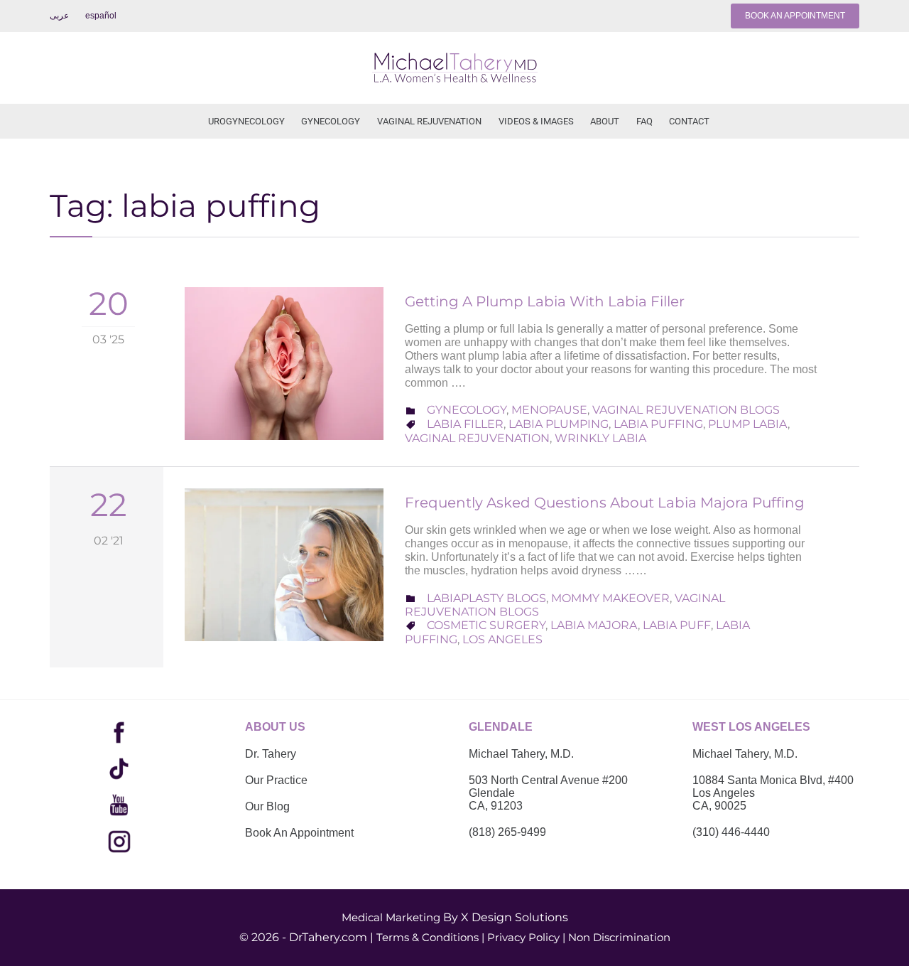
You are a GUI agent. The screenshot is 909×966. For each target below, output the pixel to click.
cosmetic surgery (486, 625)
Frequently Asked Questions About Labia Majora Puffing (605, 502)
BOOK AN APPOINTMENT (795, 16)
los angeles (502, 639)
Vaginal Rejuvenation (477, 438)
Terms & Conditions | (430, 937)
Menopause (549, 410)
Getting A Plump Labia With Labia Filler (545, 301)
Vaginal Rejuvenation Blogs (686, 410)
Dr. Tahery (270, 754)
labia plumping (558, 424)
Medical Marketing (391, 917)
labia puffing (658, 424)
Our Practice (276, 780)
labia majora (594, 625)
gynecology (466, 410)
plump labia (748, 424)
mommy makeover (610, 598)
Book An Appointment (299, 833)
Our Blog (267, 806)
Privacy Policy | (526, 937)
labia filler (465, 424)
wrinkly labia (600, 438)
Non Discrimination (619, 937)
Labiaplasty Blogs (486, 598)
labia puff (677, 625)
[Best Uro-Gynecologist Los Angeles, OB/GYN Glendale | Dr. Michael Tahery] (454, 68)
